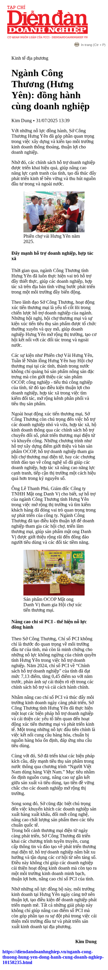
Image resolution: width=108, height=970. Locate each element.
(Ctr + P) (93, 45)
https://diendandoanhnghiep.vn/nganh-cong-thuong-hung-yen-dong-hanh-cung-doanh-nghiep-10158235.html (53, 957)
